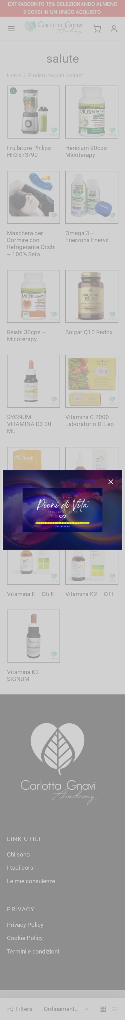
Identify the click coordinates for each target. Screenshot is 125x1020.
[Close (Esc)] (111, 482)
